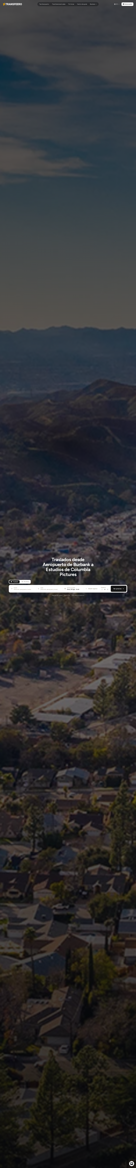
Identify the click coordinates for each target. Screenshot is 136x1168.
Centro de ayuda (82, 4)
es (117, 4)
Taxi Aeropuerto (44, 4)
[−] (102, 589)
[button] (73, 589)
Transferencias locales (58, 4)
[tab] (14, 581)
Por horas (71, 4)
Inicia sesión (128, 4)
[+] (107, 589)
